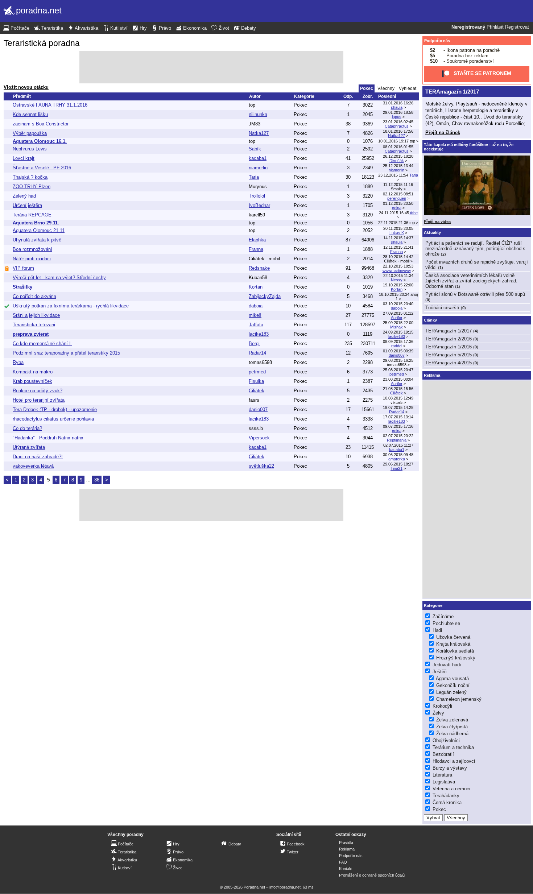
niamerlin (258, 167)
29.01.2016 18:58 (398, 112)
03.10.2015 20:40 (398, 304)
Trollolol (257, 196)
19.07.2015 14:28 (398, 407)
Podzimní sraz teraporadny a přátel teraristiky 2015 (66, 353)
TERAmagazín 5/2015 (448, 354)
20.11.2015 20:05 (398, 228)
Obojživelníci (446, 740)
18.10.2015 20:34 (394, 294)
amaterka (396, 459)
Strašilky (22, 287)
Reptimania (396, 440)
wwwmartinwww (397, 270)
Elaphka (257, 240)
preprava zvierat (31, 334)
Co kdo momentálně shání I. (42, 343)
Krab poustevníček (32, 381)
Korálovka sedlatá (455, 651)
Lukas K (396, 233)
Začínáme (443, 616)
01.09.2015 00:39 (398, 351)
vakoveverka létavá (33, 466)
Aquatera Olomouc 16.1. (40, 141)
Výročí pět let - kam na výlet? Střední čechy (59, 277)
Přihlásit (495, 27)
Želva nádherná (452, 733)
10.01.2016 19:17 (393, 141)
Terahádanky (446, 795)
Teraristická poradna (42, 43)
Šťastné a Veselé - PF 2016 (42, 167)
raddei (396, 346)
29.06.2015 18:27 (398, 464)
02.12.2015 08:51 (398, 194)
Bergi (254, 343)
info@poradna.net (285, 887)
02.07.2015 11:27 (398, 445)
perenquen (396, 198)
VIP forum (23, 268)
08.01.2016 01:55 (398, 147)
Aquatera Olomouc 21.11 (39, 230)
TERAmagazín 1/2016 (448, 346)
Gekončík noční (453, 685)
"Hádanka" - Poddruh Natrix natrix (48, 437)
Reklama (347, 849)
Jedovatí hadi (447, 664)
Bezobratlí (443, 754)
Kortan (256, 287)
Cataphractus (397, 126)
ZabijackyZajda (265, 296)
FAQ (343, 862)
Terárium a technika (453, 747)
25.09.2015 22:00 (398, 322)
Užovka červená (453, 637)
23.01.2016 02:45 (398, 122)
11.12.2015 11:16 (398, 184)
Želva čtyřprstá (452, 726)
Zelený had (24, 196)
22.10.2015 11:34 (398, 275)
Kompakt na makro (33, 371)
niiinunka (258, 114)
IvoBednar (259, 205)
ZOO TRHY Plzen (31, 186)
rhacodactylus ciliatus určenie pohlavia (53, 419)
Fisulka (256, 381)
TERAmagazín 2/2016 (448, 339)
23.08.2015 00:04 (398, 379)
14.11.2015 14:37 (398, 238)
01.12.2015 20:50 (398, 203)
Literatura (442, 775)
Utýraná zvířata (29, 447)
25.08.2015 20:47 (398, 370)
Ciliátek (256, 390)
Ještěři (440, 671)
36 (96, 480)
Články (430, 320)
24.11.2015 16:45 (394, 213)
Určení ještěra (27, 205)
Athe (414, 213)
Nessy (396, 280)
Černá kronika (447, 802)
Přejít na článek (442, 132)
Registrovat (517, 27)
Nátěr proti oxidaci (32, 258)
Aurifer (396, 317)
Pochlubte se (446, 623)
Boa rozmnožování (32, 249)
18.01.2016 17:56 (398, 131)
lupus (396, 117)
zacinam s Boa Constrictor (41, 124)
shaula (396, 107)
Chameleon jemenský (459, 699)
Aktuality (432, 232)
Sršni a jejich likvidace (36, 315)
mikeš (255, 315)
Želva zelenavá (452, 720)
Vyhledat (407, 88)
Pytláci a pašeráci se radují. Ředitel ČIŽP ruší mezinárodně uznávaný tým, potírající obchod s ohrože (475, 248)
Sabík (255, 149)
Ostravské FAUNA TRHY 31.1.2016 (50, 105)
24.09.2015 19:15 (398, 332)
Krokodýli (442, 706)
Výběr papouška (30, 133)
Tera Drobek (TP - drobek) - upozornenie (55, 409)
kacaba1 (257, 158)
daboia (256, 306)
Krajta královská (453, 644)
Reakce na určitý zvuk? (37, 390)
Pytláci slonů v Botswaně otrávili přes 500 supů (475, 294)
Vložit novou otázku (26, 87)
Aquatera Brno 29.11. (36, 222)
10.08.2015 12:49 (398, 398)
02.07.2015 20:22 (398, 436)
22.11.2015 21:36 (393, 222)
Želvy (438, 713)
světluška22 (261, 466)
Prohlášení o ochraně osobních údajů (372, 875)
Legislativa (444, 782)
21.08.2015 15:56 (398, 388)
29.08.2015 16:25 (398, 360)
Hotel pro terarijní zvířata (39, 400)
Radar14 (257, 353)
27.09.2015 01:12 (398, 313)
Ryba (18, 362)
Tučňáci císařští (442, 307)
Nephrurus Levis (30, 149)
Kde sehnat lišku (30, 114)
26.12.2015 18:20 (398, 156)
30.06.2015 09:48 (398, 454)
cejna (396, 208)
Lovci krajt (23, 158)
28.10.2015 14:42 (398, 256)
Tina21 (396, 468)
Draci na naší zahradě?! (38, 456)
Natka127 (259, 133)
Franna (256, 249)
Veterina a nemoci (451, 788)
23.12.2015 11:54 (393, 175)
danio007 (397, 355)
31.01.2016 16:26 (398, 103)
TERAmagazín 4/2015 (448, 362)
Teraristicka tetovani (34, 324)
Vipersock (259, 437)
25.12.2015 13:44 (398, 166)
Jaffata (256, 324)
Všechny (385, 88)
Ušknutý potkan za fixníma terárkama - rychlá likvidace (71, 306)
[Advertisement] (211, 67)
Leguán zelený (451, 692)
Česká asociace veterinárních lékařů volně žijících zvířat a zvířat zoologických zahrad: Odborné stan (471, 281)
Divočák (396, 160)
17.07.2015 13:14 (398, 417)
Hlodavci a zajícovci (454, 761)
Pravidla (346, 842)
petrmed (257, 371)
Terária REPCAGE (32, 215)
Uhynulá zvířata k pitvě (37, 240)
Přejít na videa (437, 221)
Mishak (396, 327)
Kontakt (345, 868)
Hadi (437, 630)
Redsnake (259, 268)
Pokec (300, 105)
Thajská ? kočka (30, 177)
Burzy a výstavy (450, 768)
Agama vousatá (452, 678)
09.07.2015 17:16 (398, 426)
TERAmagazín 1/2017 (452, 91)
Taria (254, 177)
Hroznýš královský (455, 658)
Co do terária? (27, 428)
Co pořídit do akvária (34, 296)
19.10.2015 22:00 (398, 285)
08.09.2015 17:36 (398, 341)
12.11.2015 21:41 (398, 247)
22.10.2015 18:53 (398, 266)
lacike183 (259, 334)
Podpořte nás (437, 40)
